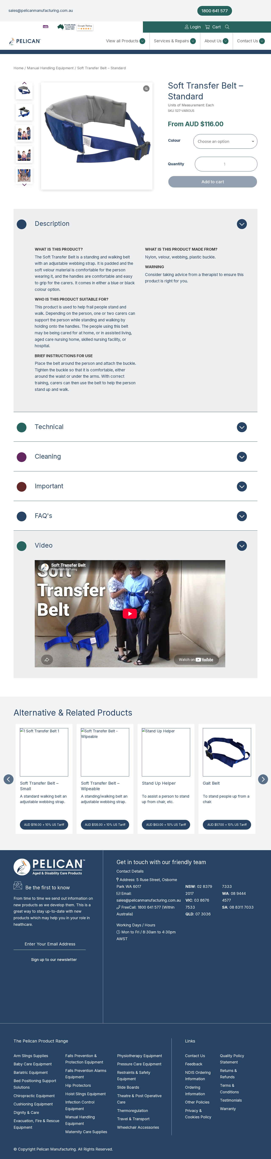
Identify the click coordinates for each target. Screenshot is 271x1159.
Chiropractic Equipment (34, 1096)
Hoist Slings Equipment (85, 1094)
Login (195, 26)
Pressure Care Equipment (139, 1064)
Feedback (193, 1064)
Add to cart (213, 181)
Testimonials (231, 1100)
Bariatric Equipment (31, 1072)
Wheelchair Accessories (138, 1127)
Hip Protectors (78, 1085)
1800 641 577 (215, 10)
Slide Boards (128, 1087)
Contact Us (247, 41)
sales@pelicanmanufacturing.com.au (40, 10)
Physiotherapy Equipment (139, 1056)
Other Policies (197, 1102)
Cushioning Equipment (33, 1104)
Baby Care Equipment (33, 1064)
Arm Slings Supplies (31, 1056)
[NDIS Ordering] (45, 27)
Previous (8, 779)
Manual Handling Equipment (50, 68)
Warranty (228, 1108)
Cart (216, 26)
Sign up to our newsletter (54, 959)
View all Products (122, 41)
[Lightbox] (146, 88)
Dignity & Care (26, 1112)
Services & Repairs (171, 41)
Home (19, 68)
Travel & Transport (133, 1119)
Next (262, 779)
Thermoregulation (132, 1110)
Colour (174, 140)
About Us (213, 41)
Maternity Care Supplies (86, 1132)
